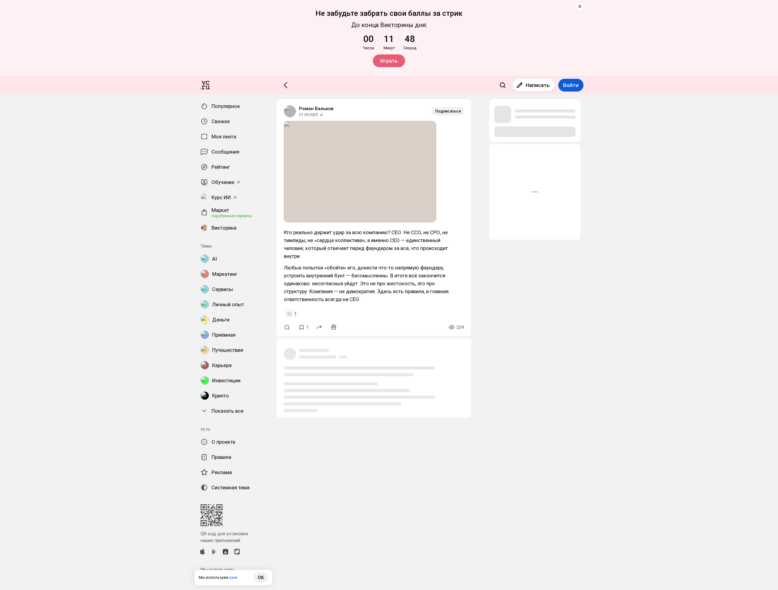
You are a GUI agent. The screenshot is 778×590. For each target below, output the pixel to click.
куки (233, 577)
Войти (571, 85)
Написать (538, 85)
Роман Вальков (316, 108)
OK (261, 577)
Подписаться (448, 111)
